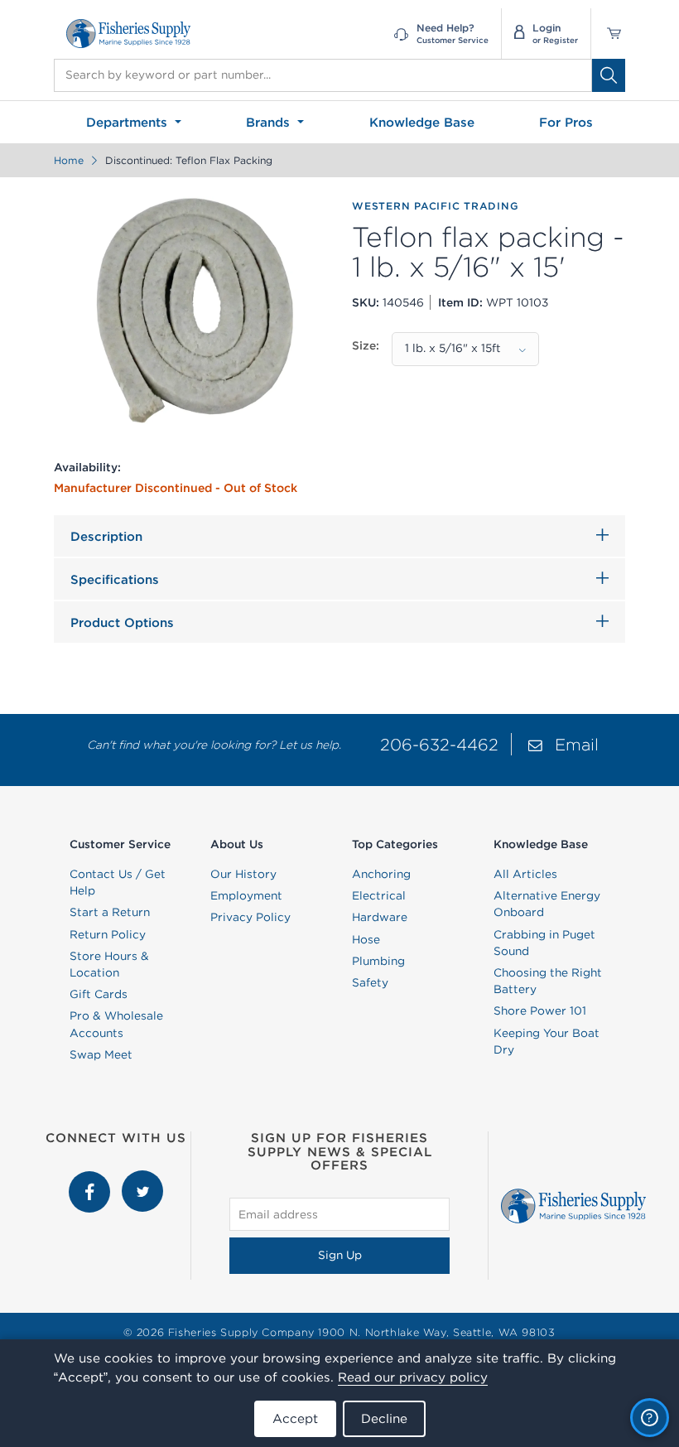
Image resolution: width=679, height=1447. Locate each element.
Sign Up (340, 1254)
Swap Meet (101, 1054)
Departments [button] (128, 122)
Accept (295, 1418)
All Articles (525, 873)
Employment (246, 895)
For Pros (566, 122)
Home (69, 160)
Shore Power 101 (540, 1010)
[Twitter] (142, 1178)
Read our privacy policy (413, 1377)
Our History (243, 873)
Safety (370, 982)
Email (577, 744)
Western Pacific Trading (435, 205)
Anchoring (381, 873)
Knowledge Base (421, 122)
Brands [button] (270, 122)
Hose (366, 939)
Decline (384, 1418)
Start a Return (110, 911)
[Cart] (608, 33)
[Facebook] (91, 1178)
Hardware (379, 916)
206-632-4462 (439, 744)
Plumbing (378, 960)
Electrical (379, 895)
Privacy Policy (250, 916)
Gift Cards (99, 993)
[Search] (608, 75)
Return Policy (108, 934)
